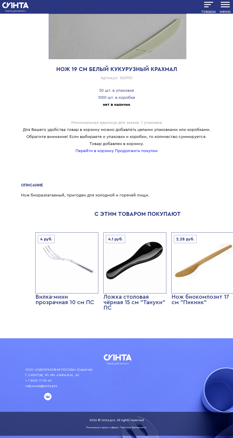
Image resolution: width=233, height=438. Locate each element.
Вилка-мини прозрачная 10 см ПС (64, 299)
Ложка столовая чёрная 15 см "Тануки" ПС (134, 302)
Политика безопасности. (133, 427)
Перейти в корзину (95, 151)
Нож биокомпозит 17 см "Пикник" (200, 299)
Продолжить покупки (136, 151)
